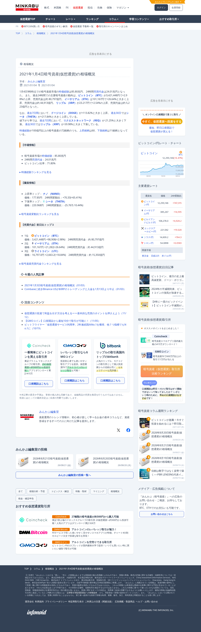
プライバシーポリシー (56, 601)
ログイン (161, 7)
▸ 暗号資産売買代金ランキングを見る (40, 263)
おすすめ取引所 (168, 19)
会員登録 (176, 7)
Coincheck (160, 336)
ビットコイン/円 (149, 203)
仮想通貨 (78, 7)
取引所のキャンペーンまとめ (113, 26)
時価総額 (64, 91)
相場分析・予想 (37, 491)
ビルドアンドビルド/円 (150, 221)
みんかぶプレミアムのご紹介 (167, 1)
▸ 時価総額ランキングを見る (35, 172)
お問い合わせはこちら (162, 514)
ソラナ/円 (148, 237)
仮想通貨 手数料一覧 (83, 26)
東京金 (145, 255)
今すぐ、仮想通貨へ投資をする (162, 121)
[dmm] (34, 532)
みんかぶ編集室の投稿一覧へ (74, 475)
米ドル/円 (166, 255)
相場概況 (41, 33)
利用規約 (39, 601)
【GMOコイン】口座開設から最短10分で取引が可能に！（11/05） (62, 321)
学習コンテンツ (138, 19)
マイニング (98, 491)
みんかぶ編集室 (36, 81)
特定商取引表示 (76, 601)
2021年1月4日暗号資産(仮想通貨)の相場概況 (72, 33)
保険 (109, 7)
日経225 (155, 255)
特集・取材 (81, 491)
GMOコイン (162, 351)
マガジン (121, 7)
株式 (46, 7)
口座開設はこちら (39, 383)
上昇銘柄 (84, 130)
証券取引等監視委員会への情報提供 (82, 592)
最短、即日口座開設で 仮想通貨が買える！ (161, 129)
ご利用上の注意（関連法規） (99, 601)
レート (69, 19)
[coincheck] (34, 519)
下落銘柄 (102, 130)
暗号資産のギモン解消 (56, 26)
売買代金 (99, 91)
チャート (51, 19)
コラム (113, 19)
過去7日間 (32, 113)
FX (67, 7)
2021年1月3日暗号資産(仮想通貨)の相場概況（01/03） (55, 285)
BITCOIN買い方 (32, 26)
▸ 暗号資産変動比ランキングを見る (39, 214)
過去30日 (116, 113)
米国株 (57, 7)
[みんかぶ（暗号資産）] (27, 7)
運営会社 (29, 601)
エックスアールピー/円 (150, 230)
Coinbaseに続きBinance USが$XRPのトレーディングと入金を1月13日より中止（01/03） (75, 289)
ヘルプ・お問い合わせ (147, 601)
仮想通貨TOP (27, 19)
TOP (18, 33)
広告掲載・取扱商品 (125, 601)
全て (20, 491)
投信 (90, 7)
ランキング (92, 19)
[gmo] (34, 545)
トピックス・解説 (60, 491)
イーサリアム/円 (149, 212)
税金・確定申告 (26, 498)
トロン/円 (148, 242)
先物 (99, 7)
